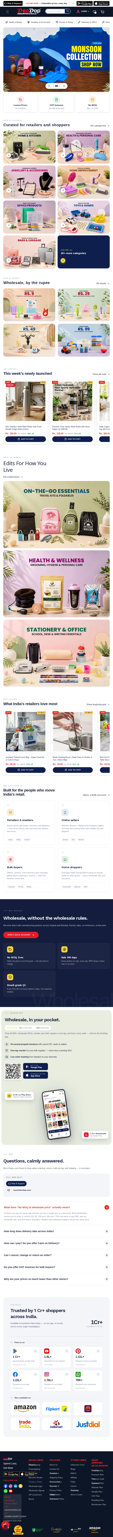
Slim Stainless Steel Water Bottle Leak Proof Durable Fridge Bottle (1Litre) (23, 428)
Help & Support (14, 3)
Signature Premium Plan (98, 1483)
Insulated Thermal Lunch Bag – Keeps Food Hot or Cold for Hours (25, 758)
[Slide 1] (53, 86)
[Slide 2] (55, 86)
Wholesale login (35, 1486)
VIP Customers (35, 1494)
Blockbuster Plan (99, 1504)
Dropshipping (34, 1469)
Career (74, 1486)
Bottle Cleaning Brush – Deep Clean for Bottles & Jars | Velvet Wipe (72, 758)
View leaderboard (96, 704)
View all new (99, 374)
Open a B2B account (94, 795)
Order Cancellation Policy (55, 1494)
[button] (7, 12)
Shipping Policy (56, 1477)
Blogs (73, 1469)
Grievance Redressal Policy (57, 1499)
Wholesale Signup (36, 1490)
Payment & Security (54, 1486)
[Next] (64, 86)
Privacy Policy (56, 1490)
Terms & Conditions (54, 1473)
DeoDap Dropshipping (97, 1470)
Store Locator (76, 1494)
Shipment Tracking (75, 1490)
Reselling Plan (98, 1500)
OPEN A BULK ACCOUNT (18, 935)
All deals (101, 283)
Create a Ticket (35, 1481)
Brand (31, 1499)
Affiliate (74, 1477)
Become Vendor (36, 1477)
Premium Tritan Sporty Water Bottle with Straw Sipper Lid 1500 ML (71, 428)
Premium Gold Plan (98, 1479)
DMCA (73, 1473)
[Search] (68, 11)
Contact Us (54, 1469)
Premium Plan (98, 1474)
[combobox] (58, 11)
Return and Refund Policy (56, 1481)
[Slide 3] (58, 86)
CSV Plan (96, 1496)
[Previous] (49, 86)
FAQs (73, 1481)
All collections (11, 477)
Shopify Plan (97, 1491)
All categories (98, 126)
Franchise (33, 1473)
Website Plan (97, 1487)
